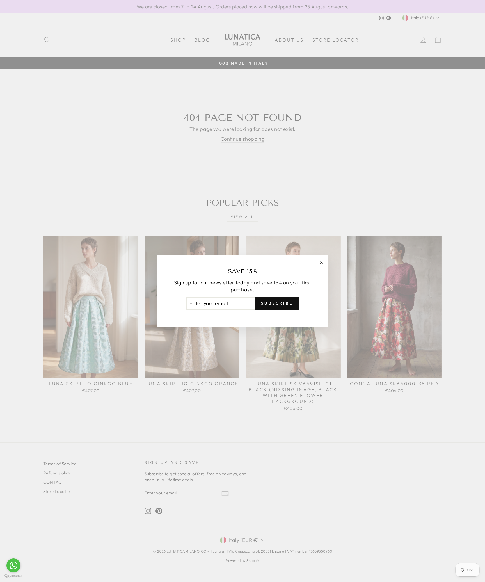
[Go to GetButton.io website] (13, 576)
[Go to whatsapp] (13, 565)
